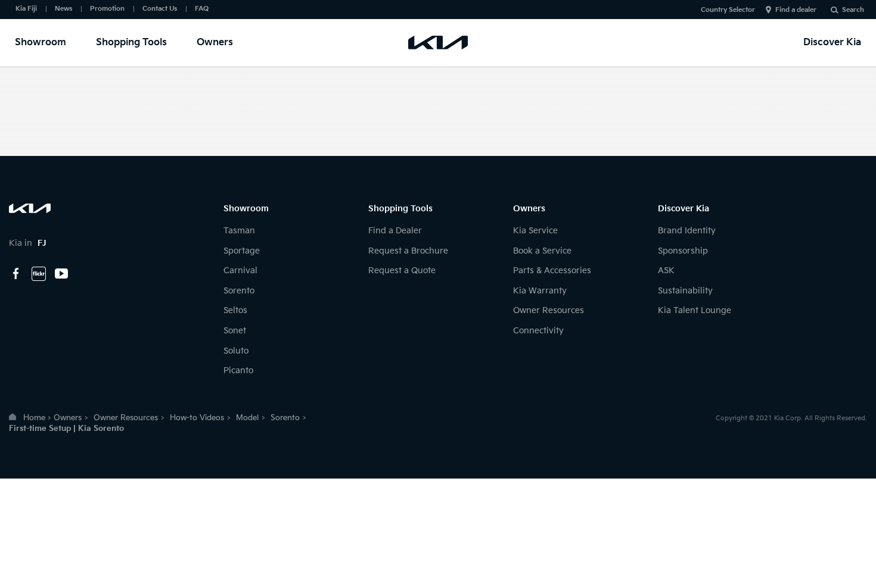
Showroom (40, 42)
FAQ (202, 8)
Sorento (238, 291)
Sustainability (685, 291)
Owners (215, 42)
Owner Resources (548, 310)
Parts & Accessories (552, 270)
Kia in (27, 243)
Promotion (107, 8)
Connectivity (538, 331)
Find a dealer (795, 10)
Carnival (240, 270)
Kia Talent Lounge (694, 310)
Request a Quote (402, 270)
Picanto (238, 370)
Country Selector (728, 10)
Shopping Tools (131, 42)
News (63, 8)
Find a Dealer (395, 231)
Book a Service (542, 251)
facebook (16, 274)
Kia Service (535, 231)
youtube (61, 274)
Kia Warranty (540, 291)
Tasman (239, 231)
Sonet (234, 331)
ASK (666, 270)
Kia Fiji (26, 8)
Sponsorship (683, 251)
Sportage (241, 251)
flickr (39, 274)
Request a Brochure (408, 251)
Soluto (235, 351)
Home (34, 418)
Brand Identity (687, 231)
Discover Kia (832, 42)
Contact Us (159, 8)
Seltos (235, 310)
